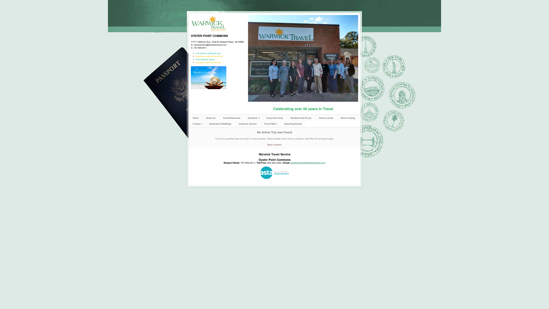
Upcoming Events (293, 123)
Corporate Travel (274, 117)
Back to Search (274, 144)
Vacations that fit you (300, 117)
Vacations (252, 117)
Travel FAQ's (270, 123)
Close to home (326, 117)
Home (196, 117)
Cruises (196, 123)
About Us (210, 117)
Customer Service (248, 123)
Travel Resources (231, 117)
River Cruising (348, 117)
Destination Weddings (220, 123)
